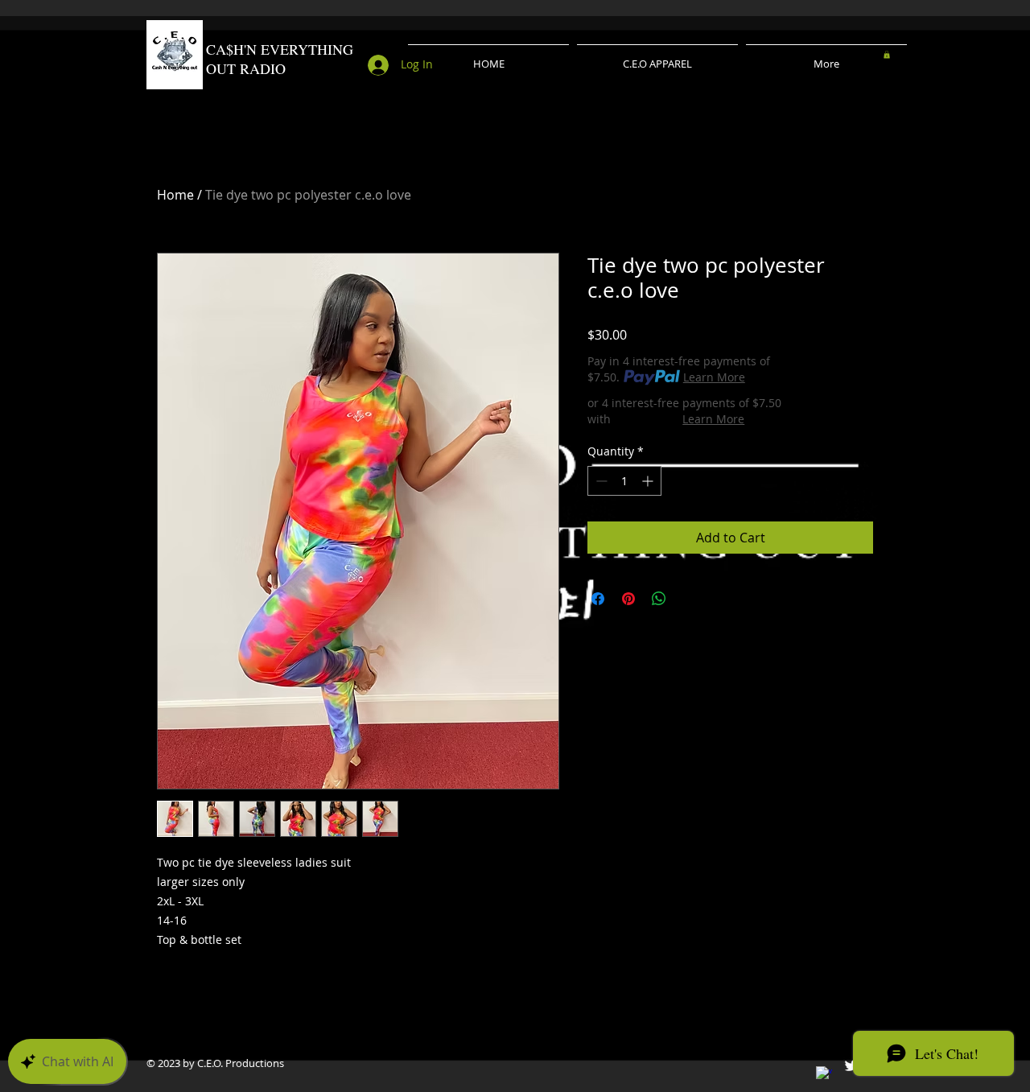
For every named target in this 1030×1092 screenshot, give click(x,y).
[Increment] (649, 481)
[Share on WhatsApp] (659, 598)
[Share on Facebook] (598, 598)
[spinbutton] (624, 481)
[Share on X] (689, 598)
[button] (887, 55)
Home (175, 195)
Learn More (714, 377)
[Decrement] (600, 481)
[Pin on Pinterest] (628, 598)
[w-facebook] (824, 1074)
